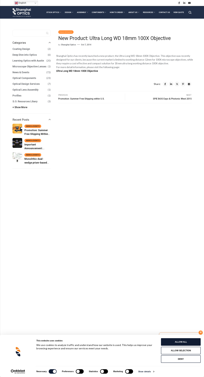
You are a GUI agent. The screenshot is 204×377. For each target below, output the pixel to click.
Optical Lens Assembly (25, 89)
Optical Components (24, 78)
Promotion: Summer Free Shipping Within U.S (36, 134)
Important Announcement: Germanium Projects (36, 148)
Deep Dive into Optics (24, 54)
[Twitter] (177, 84)
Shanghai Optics (68, 45)
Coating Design (21, 48)
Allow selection (181, 350)
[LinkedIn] (184, 3)
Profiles (16, 95)
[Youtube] (189, 3)
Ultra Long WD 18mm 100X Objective (77, 70)
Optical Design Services (26, 83)
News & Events (66, 32)
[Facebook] (179, 3)
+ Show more (19, 107)
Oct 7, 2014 (86, 45)
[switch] (80, 371)
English (22, 3)
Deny (181, 359)
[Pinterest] (183, 84)
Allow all (181, 342)
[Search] (190, 12)
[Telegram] (189, 84)
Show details (144, 371)
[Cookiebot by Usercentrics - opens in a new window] (18, 371)
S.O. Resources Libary (24, 101)
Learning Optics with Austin (28, 60)
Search (47, 33)
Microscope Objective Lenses (29, 66)
